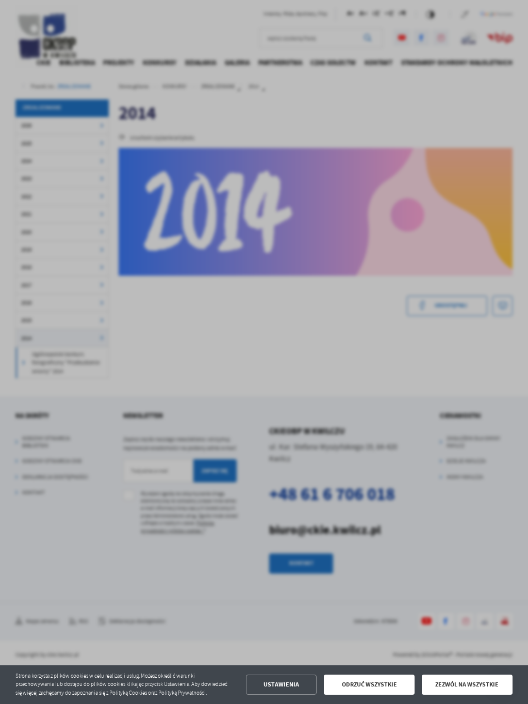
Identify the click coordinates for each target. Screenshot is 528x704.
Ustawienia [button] (281, 684)
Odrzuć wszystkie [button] (369, 684)
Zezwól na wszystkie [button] (467, 684)
